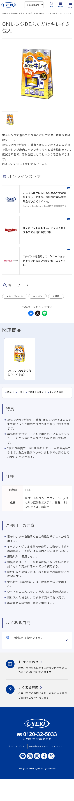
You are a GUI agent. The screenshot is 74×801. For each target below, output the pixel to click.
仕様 (19, 392)
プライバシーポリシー (17, 746)
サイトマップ (57, 746)
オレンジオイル (15, 296)
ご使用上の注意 (36, 392)
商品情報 (14, 13)
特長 (9, 392)
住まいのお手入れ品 (29, 13)
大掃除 (56, 296)
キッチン (37, 296)
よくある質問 (56, 392)
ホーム (5, 13)
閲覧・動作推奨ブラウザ (38, 746)
